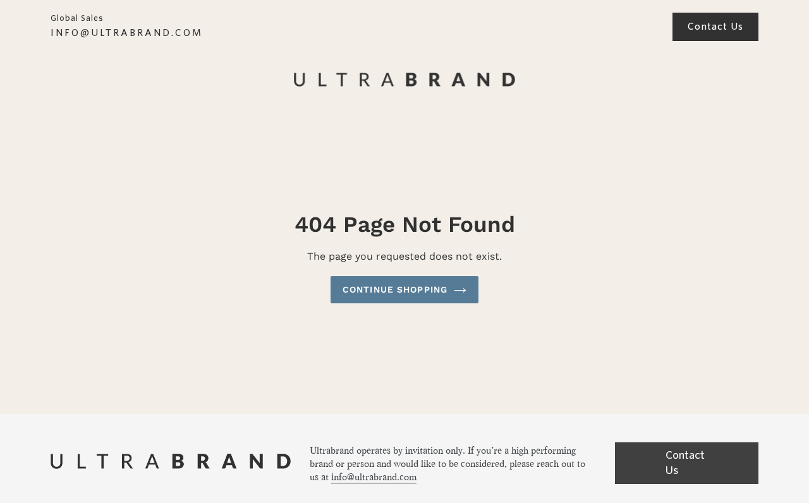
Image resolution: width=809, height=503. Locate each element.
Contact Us (715, 26)
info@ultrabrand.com (374, 477)
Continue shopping (395, 289)
